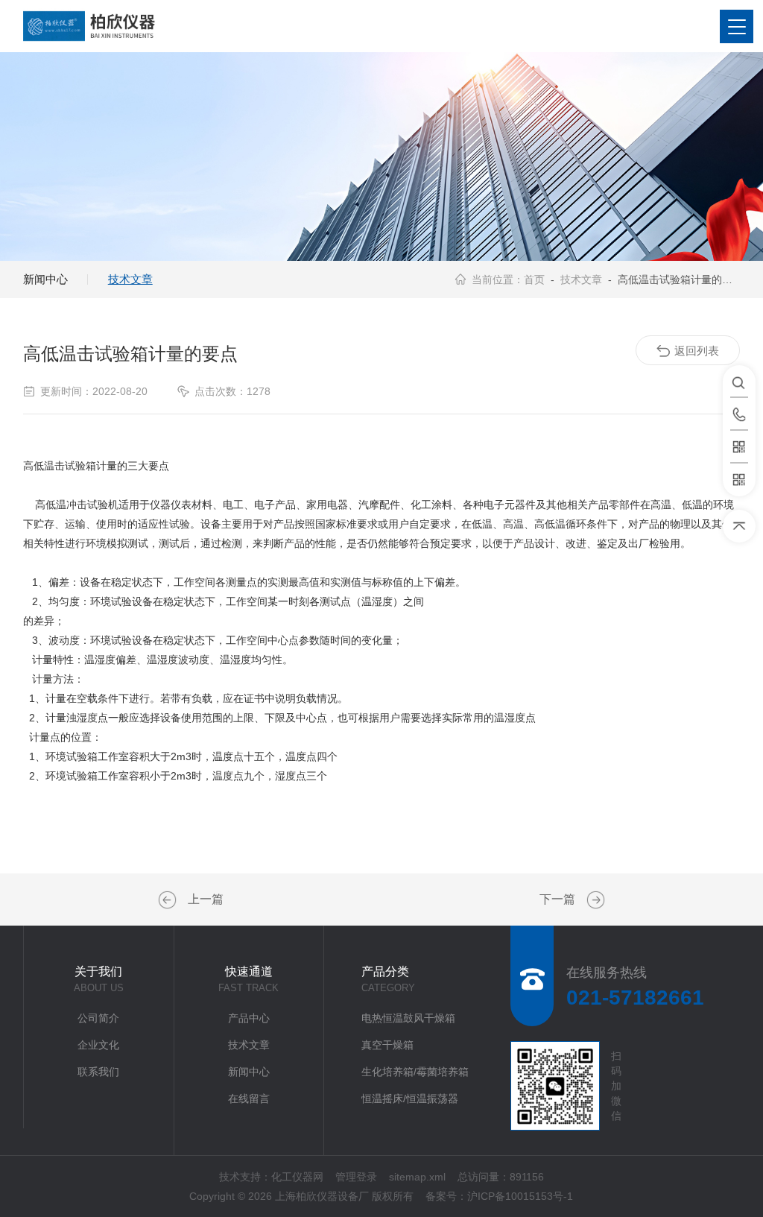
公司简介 (98, 1018)
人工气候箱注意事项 (169, 900)
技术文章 (130, 279)
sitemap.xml (417, 1177)
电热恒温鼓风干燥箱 (408, 1018)
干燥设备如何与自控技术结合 (594, 900)
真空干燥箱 (387, 1045)
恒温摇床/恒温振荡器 (409, 1098)
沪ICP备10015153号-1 (520, 1196)
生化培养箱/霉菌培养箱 (415, 1072)
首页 (534, 279)
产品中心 (249, 1018)
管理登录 (356, 1177)
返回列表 (696, 350)
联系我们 (98, 1072)
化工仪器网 (297, 1177)
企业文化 (98, 1045)
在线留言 (249, 1098)
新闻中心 (45, 279)
